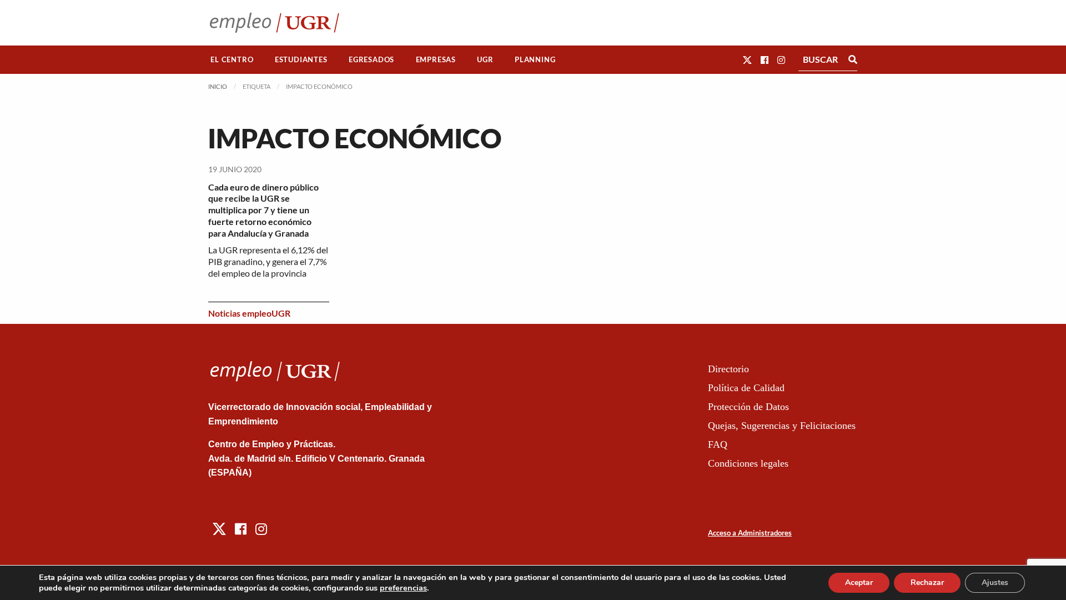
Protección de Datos (748, 406)
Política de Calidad (746, 387)
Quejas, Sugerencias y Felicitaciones (782, 425)
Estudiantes (301, 59)
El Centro (231, 59)
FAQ (717, 444)
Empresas (436, 59)
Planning (535, 59)
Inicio (217, 86)
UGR (485, 59)
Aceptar (859, 582)
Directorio (728, 368)
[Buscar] (852, 59)
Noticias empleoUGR (249, 313)
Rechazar (927, 582)
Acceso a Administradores (750, 532)
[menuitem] (232, 60)
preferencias (403, 588)
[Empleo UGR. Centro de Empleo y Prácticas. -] (274, 22)
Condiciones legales (748, 463)
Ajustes (995, 582)
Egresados (371, 59)
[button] (747, 60)
